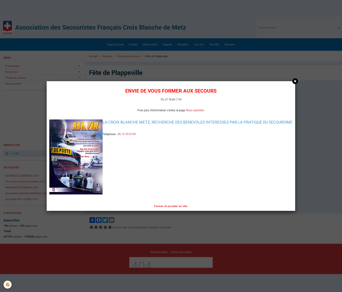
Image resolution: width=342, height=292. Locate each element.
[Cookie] (8, 285)
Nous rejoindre (195, 110)
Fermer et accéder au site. (171, 206)
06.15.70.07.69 (127, 134)
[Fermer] (295, 81)
